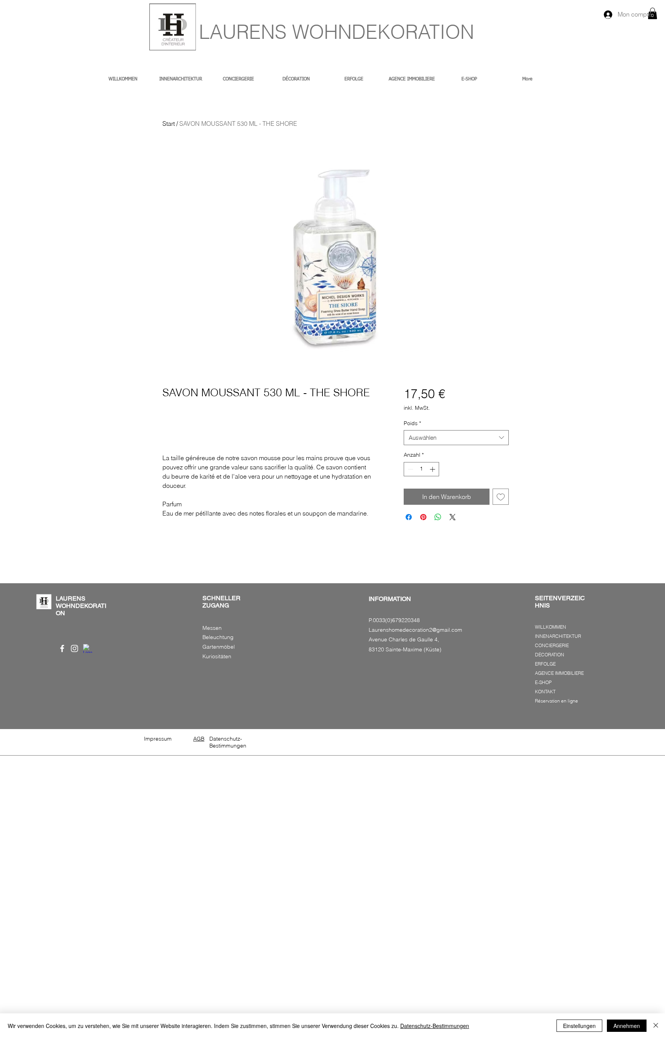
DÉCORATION (549, 655)
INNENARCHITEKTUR (558, 636)
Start (168, 123)
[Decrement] (409, 469)
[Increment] (433, 469)
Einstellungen (579, 1026)
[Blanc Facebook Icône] (62, 648)
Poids (412, 423)
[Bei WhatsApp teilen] (438, 517)
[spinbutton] (421, 469)
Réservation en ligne (556, 701)
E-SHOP (543, 682)
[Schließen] (655, 1026)
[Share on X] (452, 517)
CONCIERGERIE (552, 645)
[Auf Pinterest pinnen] (423, 517)
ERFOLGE (545, 664)
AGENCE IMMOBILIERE (559, 673)
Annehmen (626, 1026)
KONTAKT (545, 691)
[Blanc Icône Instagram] (74, 648)
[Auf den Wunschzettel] (501, 497)
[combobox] (456, 437)
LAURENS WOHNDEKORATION (336, 32)
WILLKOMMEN (550, 627)
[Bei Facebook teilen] (408, 517)
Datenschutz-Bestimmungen (434, 1026)
